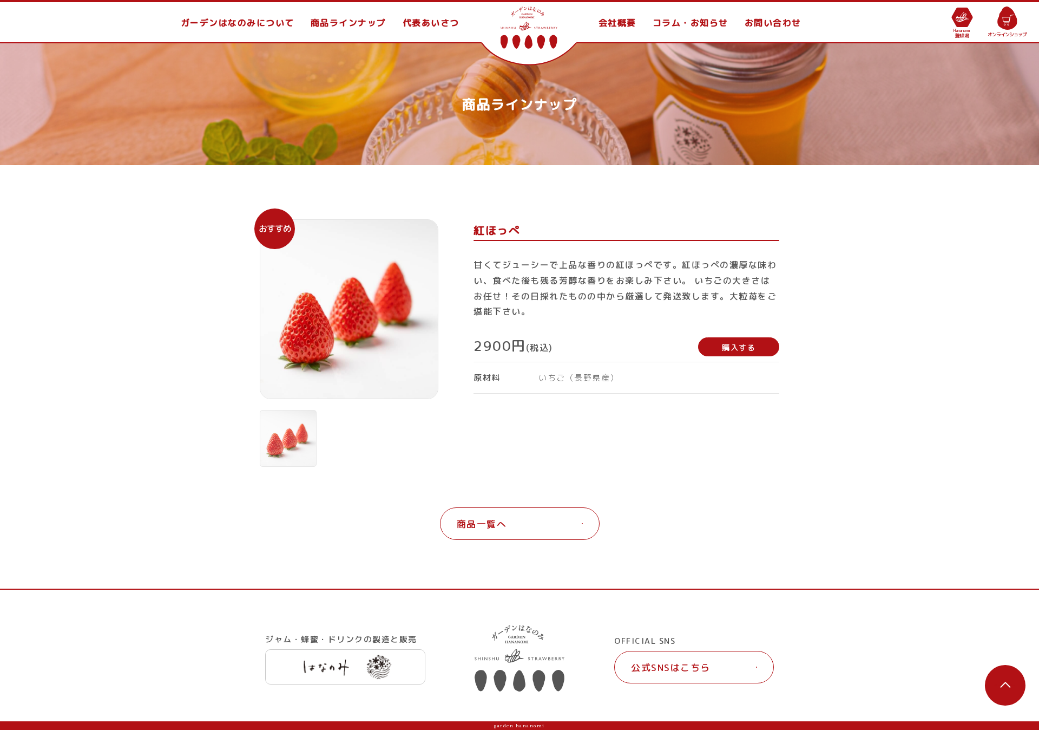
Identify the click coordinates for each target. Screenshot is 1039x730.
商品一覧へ (482, 524)
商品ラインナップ (348, 23)
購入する (738, 347)
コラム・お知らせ (690, 23)
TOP (529, 23)
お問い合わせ (773, 23)
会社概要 (617, 23)
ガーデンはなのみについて (237, 23)
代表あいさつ (431, 23)
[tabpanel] (349, 309)
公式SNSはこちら (671, 667)
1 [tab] (288, 438)
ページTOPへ (1005, 685)
